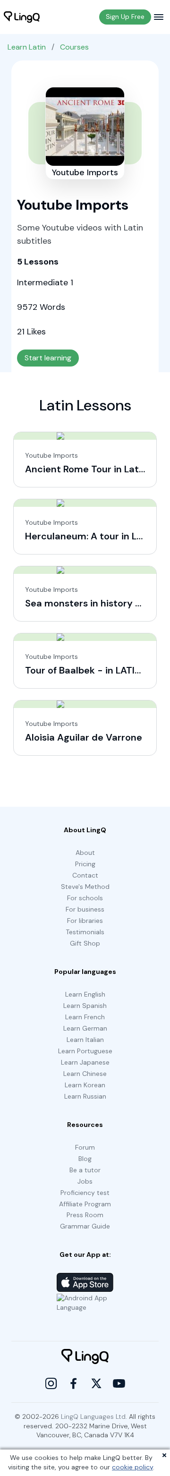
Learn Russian (85, 1096)
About (85, 852)
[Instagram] (51, 1383)
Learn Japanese (85, 1062)
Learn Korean (85, 1085)
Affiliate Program (85, 1204)
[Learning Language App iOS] (85, 1282)
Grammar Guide (85, 1226)
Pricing (85, 864)
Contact (85, 875)
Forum (85, 1147)
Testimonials (85, 932)
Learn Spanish (85, 1005)
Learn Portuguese (85, 1051)
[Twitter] (96, 1383)
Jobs (85, 1181)
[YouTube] (119, 1383)
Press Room (85, 1215)
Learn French (85, 1017)
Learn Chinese (85, 1073)
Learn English (85, 994)
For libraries (85, 920)
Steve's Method (85, 886)
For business (85, 909)
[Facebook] (73, 1383)
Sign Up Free (125, 16)
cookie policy (132, 1467)
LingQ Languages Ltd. (94, 1416)
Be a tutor (85, 1170)
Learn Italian (85, 1039)
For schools (85, 898)
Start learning (48, 358)
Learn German (85, 1028)
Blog (85, 1158)
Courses (74, 47)
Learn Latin (27, 47)
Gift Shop (85, 943)
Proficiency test (85, 1192)
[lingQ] (22, 17)
